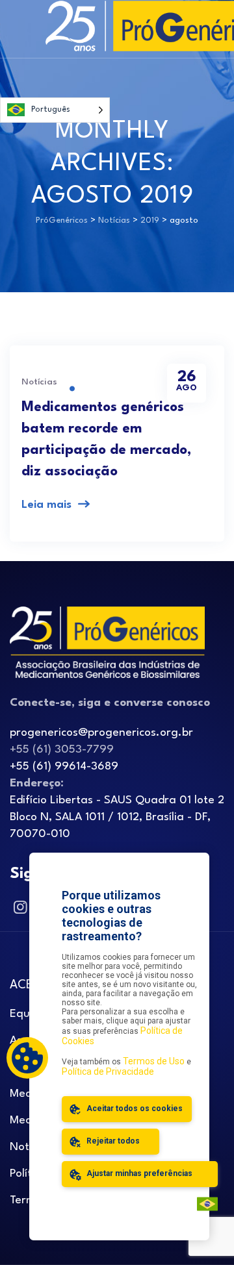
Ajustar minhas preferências (138, 1173)
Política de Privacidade (108, 1071)
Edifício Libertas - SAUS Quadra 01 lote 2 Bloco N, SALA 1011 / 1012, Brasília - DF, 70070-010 (117, 817)
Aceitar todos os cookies (133, 1108)
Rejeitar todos (112, 1141)
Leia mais (46, 504)
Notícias (39, 381)
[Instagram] (19, 908)
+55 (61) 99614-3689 (64, 766)
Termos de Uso (154, 1061)
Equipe (28, 1014)
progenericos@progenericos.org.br (101, 732)
